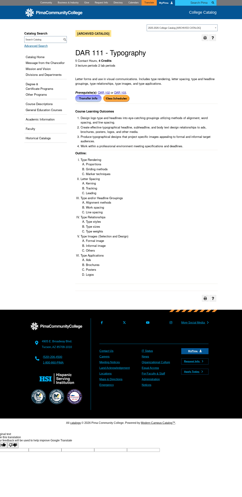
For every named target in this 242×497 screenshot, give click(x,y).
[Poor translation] (13, 445)
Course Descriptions (39, 104)
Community (46, 2)
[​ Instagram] (170, 322)
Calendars (133, 2)
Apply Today (192, 371)
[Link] (116, 100)
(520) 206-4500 (52, 356)
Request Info (101, 2)
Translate (149, 2)
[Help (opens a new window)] (212, 38)
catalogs (75, 422)
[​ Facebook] (101, 322)
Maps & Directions (110, 379)
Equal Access (150, 367)
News (145, 356)
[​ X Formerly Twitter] (123, 322)
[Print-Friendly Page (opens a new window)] (205, 38)
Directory (118, 2)
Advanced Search (36, 45)
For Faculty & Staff (153, 373)
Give (86, 2)
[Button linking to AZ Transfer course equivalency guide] (88, 100)
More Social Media (193, 322)
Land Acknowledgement (114, 367)
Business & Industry (68, 2)
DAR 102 (104, 92)
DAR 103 (120, 92)
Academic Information (40, 119)
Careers (104, 356)
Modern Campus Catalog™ (158, 422)
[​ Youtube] (147, 322)
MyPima (164, 3)
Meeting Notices (109, 362)
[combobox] (182, 27)
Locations (105, 373)
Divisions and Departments (44, 74)
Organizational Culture (156, 362)
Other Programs (36, 94)
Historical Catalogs (38, 138)
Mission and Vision (38, 68)
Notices (146, 384)
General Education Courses (44, 110)
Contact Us (106, 350)
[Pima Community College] (54, 13)
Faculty (30, 128)
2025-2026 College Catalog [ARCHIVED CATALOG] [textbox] (174, 28)
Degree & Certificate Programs (39, 86)
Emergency (106, 384)
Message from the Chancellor (45, 62)
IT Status (147, 350)
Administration (151, 379)
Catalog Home (35, 57)
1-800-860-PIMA (53, 362)
